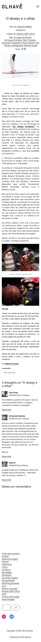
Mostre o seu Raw (9, 588)
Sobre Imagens (8, 599)
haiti (37, 43)
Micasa (8, 45)
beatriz (12, 462)
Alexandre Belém (24, 26)
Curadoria (6, 569)
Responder (6, 409)
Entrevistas (6, 575)
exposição (6, 43)
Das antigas (7, 572)
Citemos (5, 561)
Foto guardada (8, 580)
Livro (4, 586)
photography (17, 45)
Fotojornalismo (28, 43)
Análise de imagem (10, 559)
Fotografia (16, 43)
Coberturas (7, 564)
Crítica (4, 567)
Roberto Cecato (30, 45)
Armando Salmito (17, 416)
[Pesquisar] (16, 608)
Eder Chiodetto (29, 40)
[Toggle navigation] (37, 6)
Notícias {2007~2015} (11, 591)
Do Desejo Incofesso (13, 40)
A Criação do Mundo (22, 37)
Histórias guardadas (10, 583)
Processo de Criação (10, 596)
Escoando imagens (10, 578)
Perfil (4, 594)
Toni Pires (13, 392)
